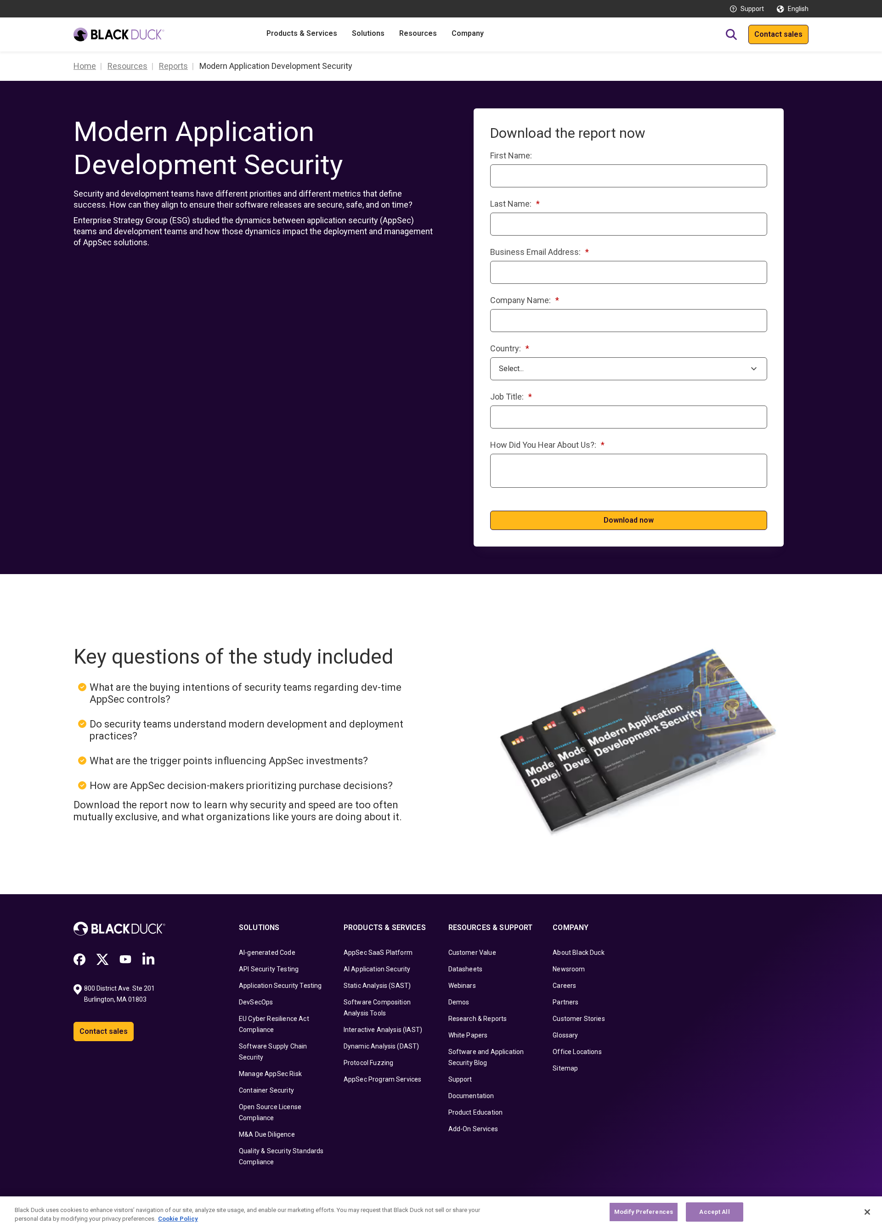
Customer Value (472, 952)
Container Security (266, 1090)
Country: (509, 348)
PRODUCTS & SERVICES (385, 927)
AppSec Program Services (383, 1079)
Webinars (462, 985)
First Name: (511, 155)
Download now (629, 520)
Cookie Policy (178, 1219)
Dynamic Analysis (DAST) (381, 1046)
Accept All (714, 1211)
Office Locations (577, 1051)
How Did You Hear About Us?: (547, 445)
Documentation (471, 1095)
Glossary (565, 1035)
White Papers (468, 1035)
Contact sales (778, 34)
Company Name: (524, 300)
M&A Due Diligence (267, 1134)
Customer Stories (579, 1018)
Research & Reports (477, 1018)
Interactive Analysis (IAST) (383, 1029)
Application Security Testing (280, 985)
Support (752, 8)
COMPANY (570, 927)
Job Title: (511, 396)
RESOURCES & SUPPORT (490, 927)
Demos (458, 1002)
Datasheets (465, 969)
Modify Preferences (643, 1211)
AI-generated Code (267, 952)
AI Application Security (377, 969)
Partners (565, 1002)
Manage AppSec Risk (270, 1073)
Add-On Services (473, 1129)
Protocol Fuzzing (369, 1062)
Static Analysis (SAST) (377, 985)
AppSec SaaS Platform (378, 952)
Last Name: (515, 204)
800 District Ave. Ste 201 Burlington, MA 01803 (120, 994)
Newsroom (569, 969)
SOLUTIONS (259, 927)
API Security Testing (269, 969)
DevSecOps (256, 1002)
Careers (564, 985)
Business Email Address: (539, 252)
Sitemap (565, 1068)
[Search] (731, 34)
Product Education (475, 1112)
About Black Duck (579, 952)
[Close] (867, 1212)
